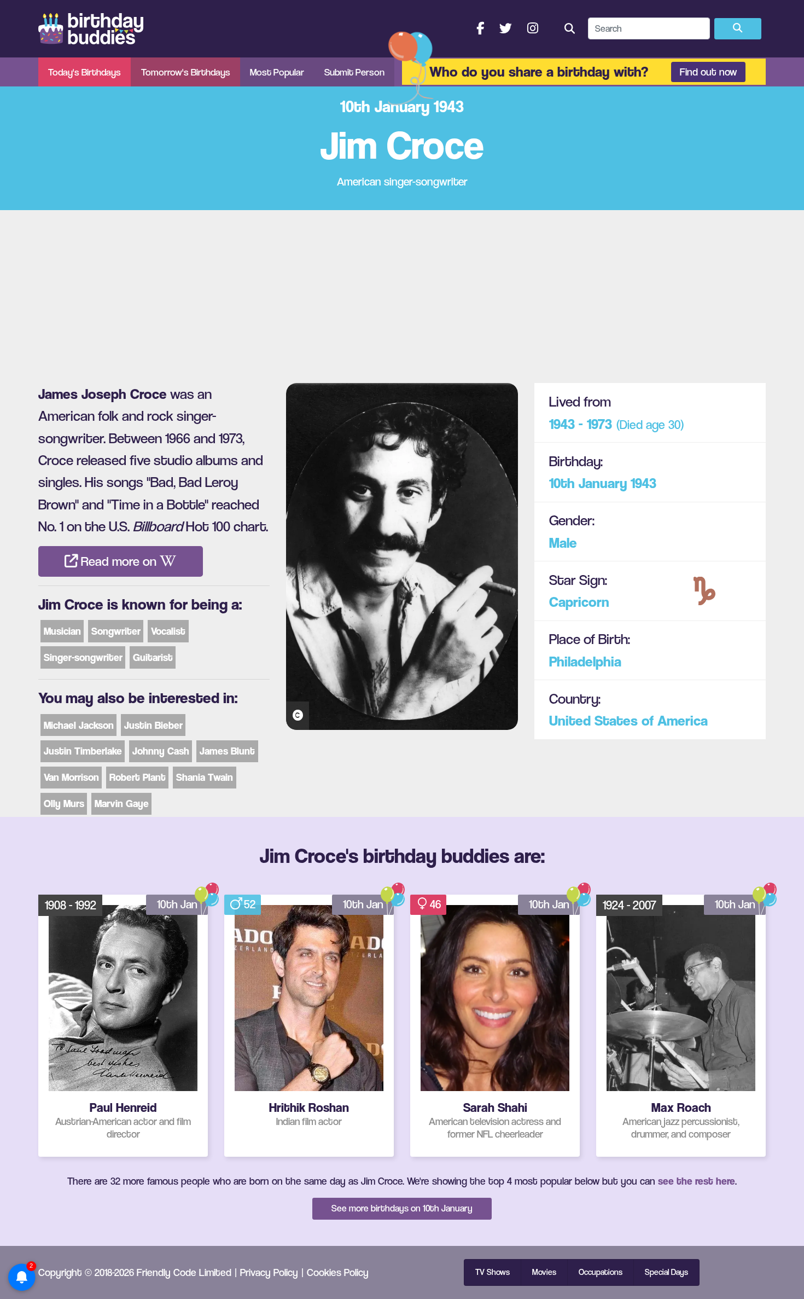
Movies (544, 1272)
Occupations (600, 1272)
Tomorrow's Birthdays (185, 72)
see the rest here (696, 1181)
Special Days (666, 1272)
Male (563, 542)
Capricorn (579, 601)
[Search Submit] (737, 29)
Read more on (119, 561)
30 (674, 424)
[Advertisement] (402, 292)
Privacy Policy (269, 1272)
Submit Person (354, 72)
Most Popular (277, 72)
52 (249, 904)
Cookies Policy (338, 1272)
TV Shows (492, 1272)
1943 (643, 482)
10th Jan (177, 904)
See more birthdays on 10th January (402, 1208)
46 (435, 904)
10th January (588, 482)
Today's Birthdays (84, 72)
